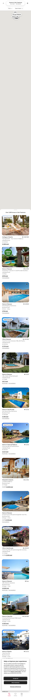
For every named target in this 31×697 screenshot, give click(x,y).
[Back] (3, 3)
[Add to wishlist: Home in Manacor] (27, 249)
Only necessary (15, 682)
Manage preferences (15, 686)
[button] (5, 244)
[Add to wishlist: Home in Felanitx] (27, 631)
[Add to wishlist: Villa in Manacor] (27, 319)
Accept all (15, 678)
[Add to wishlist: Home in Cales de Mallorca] (27, 425)
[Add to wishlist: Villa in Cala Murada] (27, 528)
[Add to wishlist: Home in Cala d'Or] (27, 596)
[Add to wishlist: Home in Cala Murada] (27, 389)
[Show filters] (27, 3)
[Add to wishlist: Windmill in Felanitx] (27, 460)
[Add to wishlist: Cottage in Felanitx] (27, 217)
